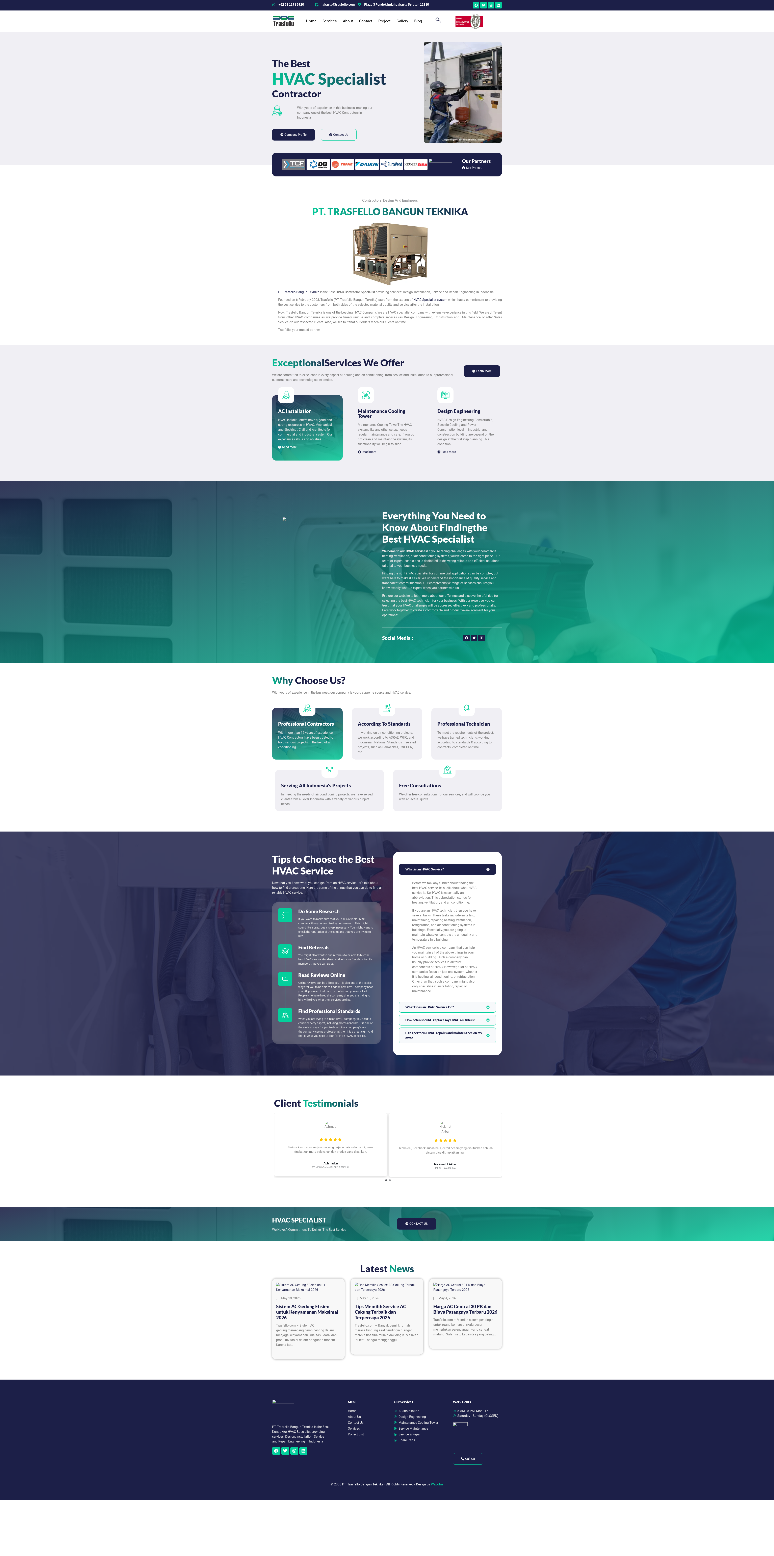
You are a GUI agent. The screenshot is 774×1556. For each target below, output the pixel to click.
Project (384, 21)
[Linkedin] (498, 5)
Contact (365, 21)
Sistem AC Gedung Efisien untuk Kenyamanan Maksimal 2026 (307, 1312)
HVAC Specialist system (430, 300)
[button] (438, 21)
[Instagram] (491, 5)
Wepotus (437, 1484)
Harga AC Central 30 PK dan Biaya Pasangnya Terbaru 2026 (465, 1309)
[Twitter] (483, 5)
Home (311, 21)
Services (329, 21)
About (348, 21)
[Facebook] (476, 5)
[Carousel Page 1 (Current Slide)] (386, 1180)
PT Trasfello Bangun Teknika (298, 292)
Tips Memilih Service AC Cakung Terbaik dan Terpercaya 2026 (380, 1312)
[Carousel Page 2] (390, 1180)
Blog (418, 21)
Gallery (402, 21)
